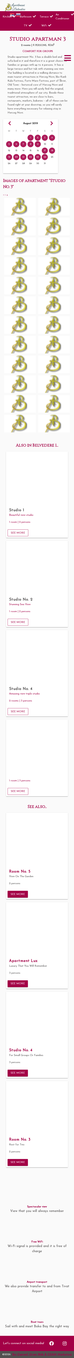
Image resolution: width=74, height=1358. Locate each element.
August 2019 (30, 123)
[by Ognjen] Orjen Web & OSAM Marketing (42, 1354)
